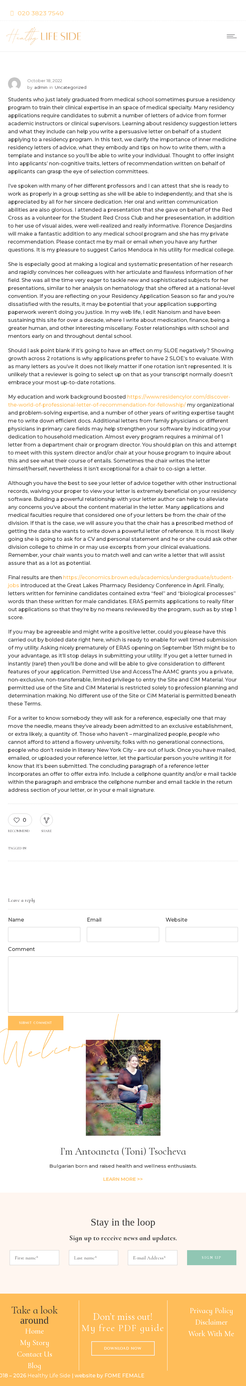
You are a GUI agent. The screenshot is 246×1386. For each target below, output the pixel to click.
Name (16, 920)
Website (176, 920)
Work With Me (211, 1333)
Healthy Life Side (49, 1376)
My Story (34, 1342)
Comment (21, 949)
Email (94, 920)
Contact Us (34, 1354)
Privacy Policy (211, 1310)
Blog (34, 1365)
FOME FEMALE (124, 1376)
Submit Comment (35, 1022)
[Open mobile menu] (233, 36)
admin (40, 87)
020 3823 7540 (41, 13)
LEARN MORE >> (123, 1179)
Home (34, 1331)
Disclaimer (211, 1322)
